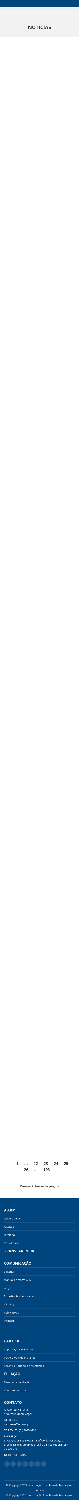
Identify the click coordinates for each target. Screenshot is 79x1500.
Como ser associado (16, 1390)
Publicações (11, 1312)
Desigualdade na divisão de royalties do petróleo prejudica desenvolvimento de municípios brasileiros (37, 369)
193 (46, 1169)
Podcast (9, 1321)
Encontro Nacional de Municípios (24, 1366)
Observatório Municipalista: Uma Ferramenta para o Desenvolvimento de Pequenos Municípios (38, 491)
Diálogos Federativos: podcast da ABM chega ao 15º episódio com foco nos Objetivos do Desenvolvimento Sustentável (38, 992)
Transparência (19, 1251)
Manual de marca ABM (18, 1280)
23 (46, 1163)
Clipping (9, 1304)
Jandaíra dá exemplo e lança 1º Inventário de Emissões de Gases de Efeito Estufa (36, 121)
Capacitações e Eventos (18, 1349)
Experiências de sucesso (19, 1296)
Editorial (9, 1271)
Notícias (12, 1329)
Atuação (9, 1226)
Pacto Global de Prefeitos (19, 1357)
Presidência (11, 1243)
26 (26, 1169)
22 (35, 1163)
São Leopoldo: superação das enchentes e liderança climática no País (35, 870)
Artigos (8, 1288)
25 (66, 1163)
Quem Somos (12, 1218)
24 (56, 1163)
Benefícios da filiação (17, 1382)
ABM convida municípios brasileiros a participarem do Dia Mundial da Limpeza (38, 615)
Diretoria (9, 1235)
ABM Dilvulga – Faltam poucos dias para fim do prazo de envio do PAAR (36, 1117)
